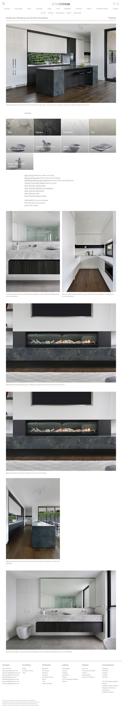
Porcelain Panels (27, 671)
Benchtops (18, 9)
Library (89, 9)
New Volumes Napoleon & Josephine (39, 188)
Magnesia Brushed (32, 178)
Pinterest (105, 673)
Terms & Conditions (88, 677)
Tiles (58, 9)
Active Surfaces (47, 683)
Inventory (7, 9)
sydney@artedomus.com (10, 671)
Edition (102, 9)
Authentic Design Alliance (110, 686)
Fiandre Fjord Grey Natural (35, 183)
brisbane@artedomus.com (10, 675)
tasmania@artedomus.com (10, 683)
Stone (29, 9)
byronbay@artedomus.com (10, 681)
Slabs (49, 9)
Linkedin (105, 675)
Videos (69, 13)
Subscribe (65, 675)
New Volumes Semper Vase (35, 196)
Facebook (105, 671)
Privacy (84, 673)
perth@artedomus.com (9, 677)
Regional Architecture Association (109, 689)
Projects (51, 13)
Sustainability (86, 675)
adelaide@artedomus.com (10, 679)
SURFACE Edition (108, 692)
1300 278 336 (6, 668)
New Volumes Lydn (32, 193)
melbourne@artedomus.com (11, 673)
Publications (60, 13)
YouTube (105, 677)
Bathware (67, 9)
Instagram (105, 668)
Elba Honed (29, 175)
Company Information (89, 671)
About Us (85, 668)
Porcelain (39, 9)
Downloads (77, 13)
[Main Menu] (21, 3)
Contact (115, 9)
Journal (43, 13)
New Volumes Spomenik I (34, 191)
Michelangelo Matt (36, 180)
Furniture (79, 9)
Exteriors (45, 673)
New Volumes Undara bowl (35, 185)
